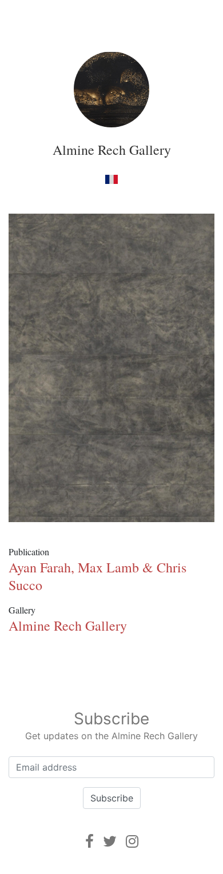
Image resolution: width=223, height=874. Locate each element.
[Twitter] (109, 841)
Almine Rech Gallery (112, 150)
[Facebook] (89, 841)
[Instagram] (132, 841)
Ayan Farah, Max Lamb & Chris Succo (97, 576)
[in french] (111, 179)
